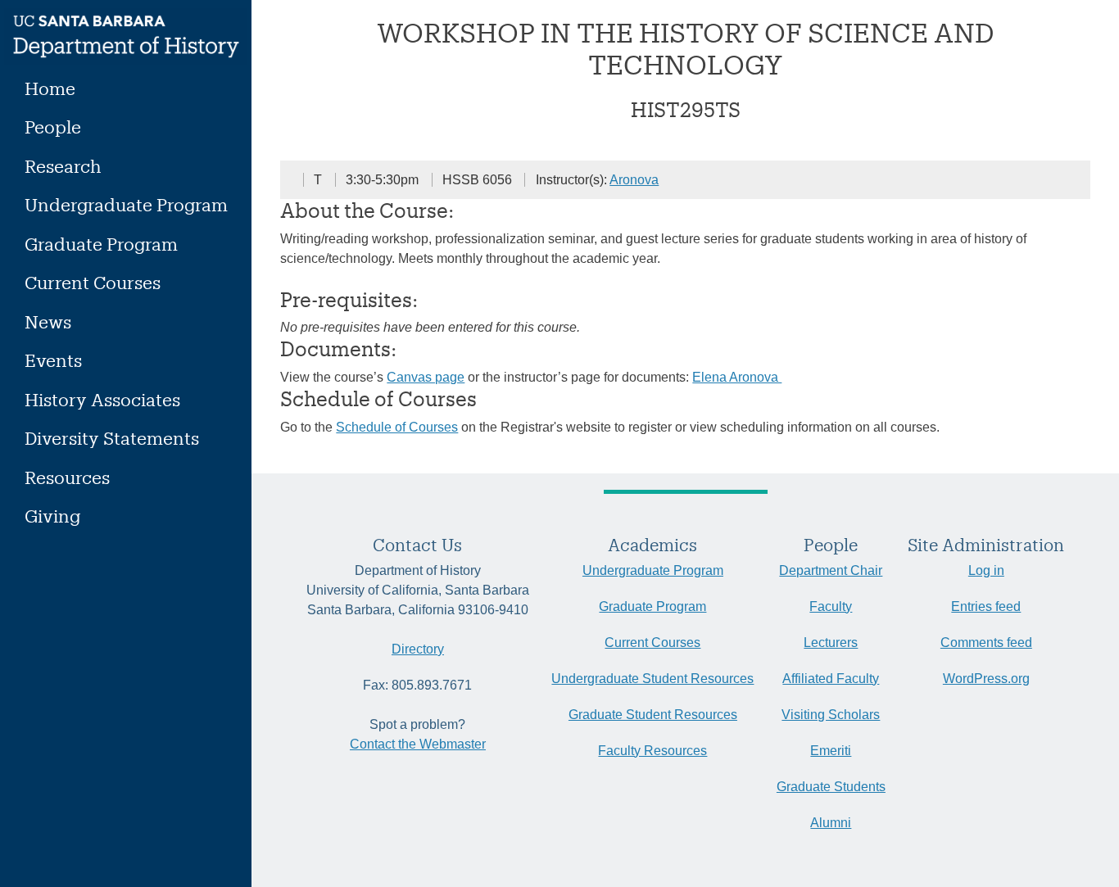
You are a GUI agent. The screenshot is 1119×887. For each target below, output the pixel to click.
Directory (418, 649)
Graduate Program (101, 243)
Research (63, 166)
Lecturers (831, 642)
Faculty (830, 606)
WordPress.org (986, 679)
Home (50, 88)
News (48, 321)
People (53, 126)
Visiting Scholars (830, 715)
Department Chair (830, 570)
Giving (52, 515)
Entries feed (986, 606)
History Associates (102, 399)
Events (53, 360)
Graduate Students (831, 787)
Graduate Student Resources (653, 715)
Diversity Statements (112, 438)
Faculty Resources (652, 751)
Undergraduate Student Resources (652, 679)
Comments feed (986, 642)
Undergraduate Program (126, 204)
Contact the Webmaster (418, 744)
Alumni (830, 823)
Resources (67, 477)
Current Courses (93, 282)
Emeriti (830, 751)
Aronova (634, 180)
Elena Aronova (736, 377)
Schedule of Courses (397, 427)
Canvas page (425, 377)
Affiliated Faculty (830, 679)
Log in (986, 570)
